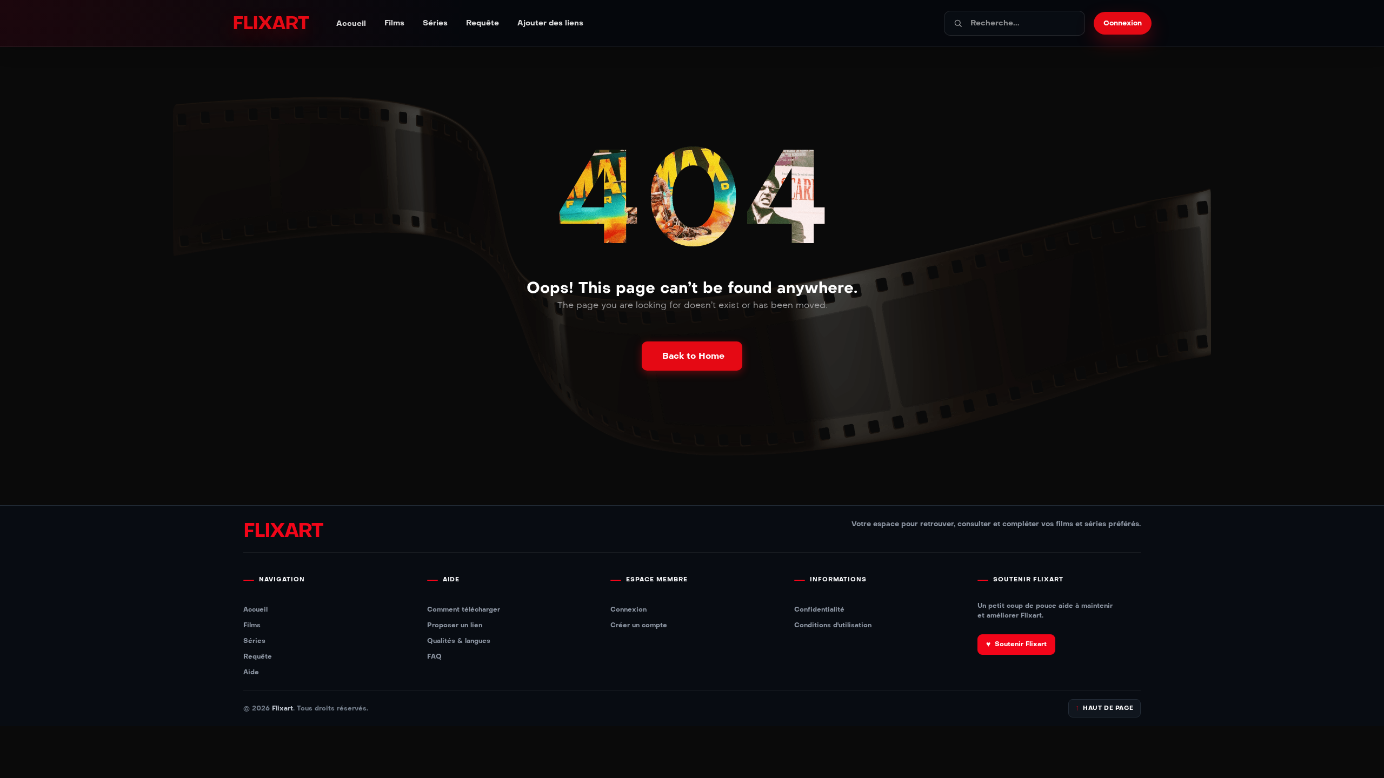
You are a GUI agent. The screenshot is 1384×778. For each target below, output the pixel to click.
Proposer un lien (454, 625)
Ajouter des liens (550, 23)
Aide (251, 672)
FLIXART (270, 23)
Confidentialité (819, 609)
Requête (482, 23)
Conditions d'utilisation (832, 625)
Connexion (628, 609)
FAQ (434, 656)
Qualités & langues (458, 640)
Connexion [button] (1122, 23)
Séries (435, 23)
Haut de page (1104, 708)
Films (394, 23)
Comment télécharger (463, 609)
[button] (692, 356)
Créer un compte (638, 625)
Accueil (351, 24)
